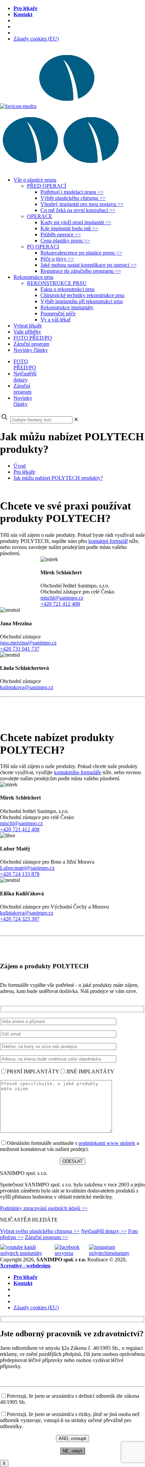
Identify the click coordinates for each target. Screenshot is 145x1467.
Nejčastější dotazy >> (104, 1231)
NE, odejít (72, 1450)
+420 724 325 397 (19, 919)
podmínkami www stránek (107, 1143)
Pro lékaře (24, 472)
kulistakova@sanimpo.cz (26, 687)
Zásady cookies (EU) (36, 39)
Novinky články (22, 401)
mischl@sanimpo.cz (61, 598)
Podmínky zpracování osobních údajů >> (44, 1208)
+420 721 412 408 (60, 604)
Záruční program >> (46, 1237)
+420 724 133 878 (19, 874)
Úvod (19, 466)
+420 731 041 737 (19, 649)
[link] (76, 419)
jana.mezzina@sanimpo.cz (28, 643)
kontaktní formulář (108, 541)
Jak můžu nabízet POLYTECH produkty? (58, 478)
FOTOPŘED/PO (24, 364)
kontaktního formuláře (77, 772)
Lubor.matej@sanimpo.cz (27, 868)
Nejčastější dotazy (24, 377)
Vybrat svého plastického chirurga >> (40, 1231)
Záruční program (22, 389)
